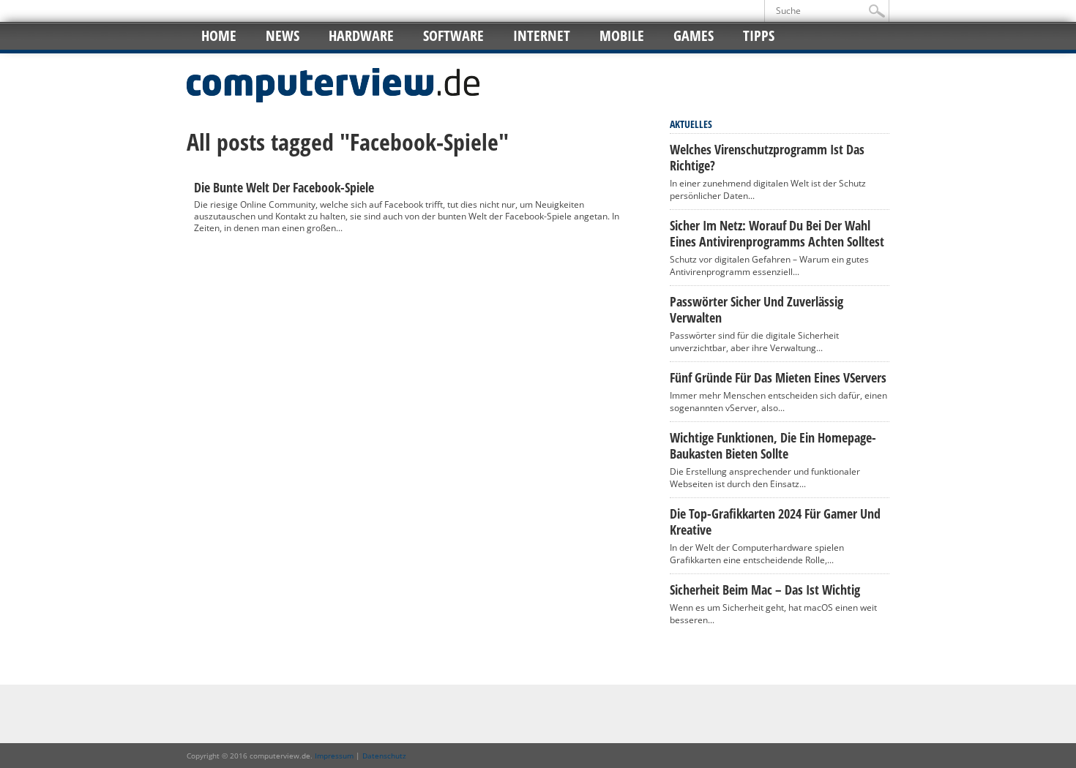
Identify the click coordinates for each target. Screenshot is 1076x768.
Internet (541, 35)
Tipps (758, 35)
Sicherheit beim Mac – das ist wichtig (765, 589)
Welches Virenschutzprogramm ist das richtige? (767, 157)
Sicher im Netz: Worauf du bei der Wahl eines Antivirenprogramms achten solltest (777, 233)
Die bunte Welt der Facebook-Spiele (284, 187)
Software (453, 35)
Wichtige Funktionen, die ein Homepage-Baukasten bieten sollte (773, 445)
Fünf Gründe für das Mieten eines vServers (778, 377)
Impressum (334, 755)
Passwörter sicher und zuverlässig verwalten (756, 309)
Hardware (361, 35)
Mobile (621, 35)
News (282, 35)
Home (218, 35)
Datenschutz (384, 755)
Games (693, 35)
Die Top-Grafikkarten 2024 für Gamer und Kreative (775, 521)
